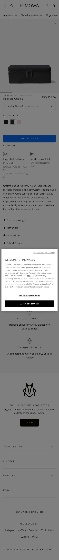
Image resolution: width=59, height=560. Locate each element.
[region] (29, 280)
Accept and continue (29, 303)
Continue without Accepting (44, 253)
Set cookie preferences (29, 295)
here (28, 275)
